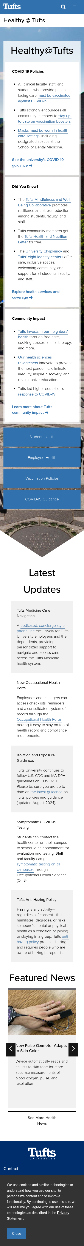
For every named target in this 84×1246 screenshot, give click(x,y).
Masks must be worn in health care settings (43, 133)
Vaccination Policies (42, 478)
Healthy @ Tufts (24, 20)
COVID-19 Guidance (42, 499)
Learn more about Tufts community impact (32, 409)
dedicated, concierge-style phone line (41, 628)
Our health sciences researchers (35, 360)
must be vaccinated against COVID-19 (44, 98)
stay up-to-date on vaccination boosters (45, 118)
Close (16, 1233)
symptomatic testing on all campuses (38, 866)
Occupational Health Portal (39, 719)
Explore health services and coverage (35, 294)
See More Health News (42, 1120)
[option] (42, 1048)
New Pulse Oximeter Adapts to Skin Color (41, 1048)
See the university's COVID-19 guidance (38, 162)
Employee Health (42, 457)
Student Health (42, 437)
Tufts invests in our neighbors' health (43, 334)
